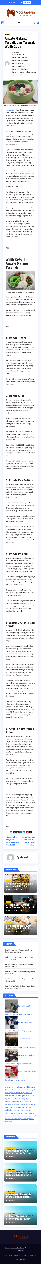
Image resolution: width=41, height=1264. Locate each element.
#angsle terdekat (18, 66)
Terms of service (20, 1260)
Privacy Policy (33, 1255)
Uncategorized (11, 1148)
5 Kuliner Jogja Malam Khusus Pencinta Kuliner (19, 927)
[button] (34, 23)
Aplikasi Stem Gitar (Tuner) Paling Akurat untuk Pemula (20, 972)
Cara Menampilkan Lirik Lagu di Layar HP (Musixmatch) (19, 980)
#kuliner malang (30, 72)
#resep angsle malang (20, 75)
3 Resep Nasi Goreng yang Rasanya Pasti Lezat (20, 906)
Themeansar (20, 1250)
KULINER (7, 34)
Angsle (8, 131)
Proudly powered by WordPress (14, 1248)
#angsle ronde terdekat (20, 60)
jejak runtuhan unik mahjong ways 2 (23, 1116)
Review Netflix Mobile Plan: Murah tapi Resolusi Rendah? (19, 965)
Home (5, 1255)
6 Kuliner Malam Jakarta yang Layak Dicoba (20, 885)
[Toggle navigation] (19, 23)
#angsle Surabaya (18, 63)
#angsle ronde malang (19, 57)
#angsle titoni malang (19, 69)
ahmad (16, 52)
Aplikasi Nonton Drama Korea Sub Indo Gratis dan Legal (19, 958)
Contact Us (17, 1255)
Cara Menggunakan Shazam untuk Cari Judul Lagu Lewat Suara (18, 951)
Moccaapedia (10, 110)
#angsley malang (18, 72)
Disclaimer (25, 1255)
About (10, 1255)
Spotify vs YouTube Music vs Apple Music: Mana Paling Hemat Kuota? (20, 987)
